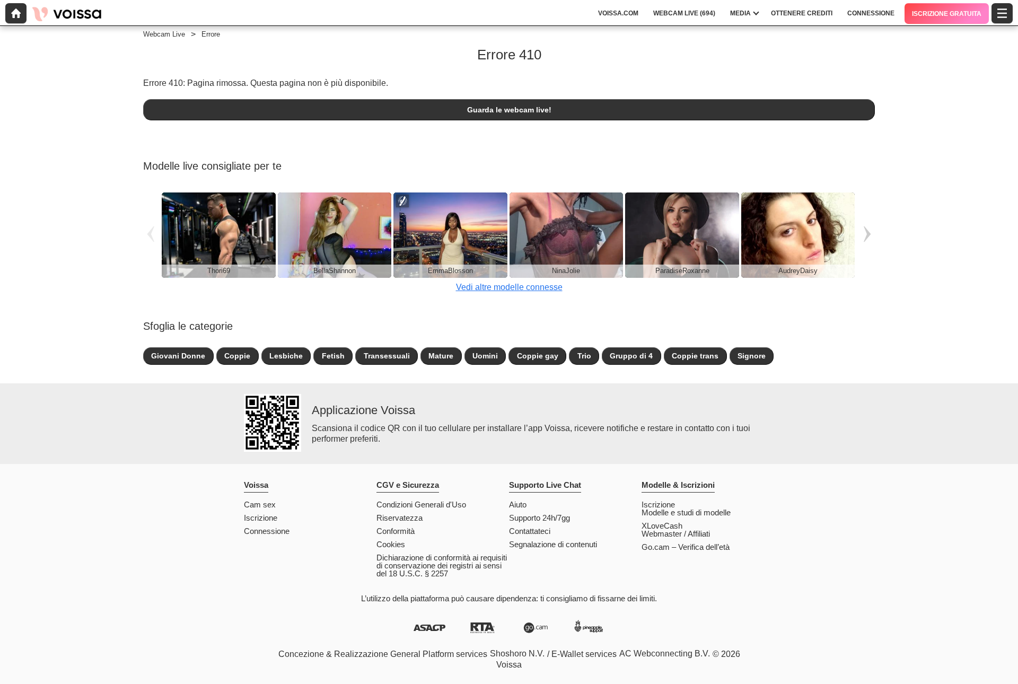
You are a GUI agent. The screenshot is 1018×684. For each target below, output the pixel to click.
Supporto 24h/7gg (539, 517)
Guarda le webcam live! (509, 110)
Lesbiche (286, 356)
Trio (584, 356)
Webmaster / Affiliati (676, 533)
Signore (752, 356)
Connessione (266, 531)
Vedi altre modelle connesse (509, 287)
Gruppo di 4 (631, 356)
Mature (440, 356)
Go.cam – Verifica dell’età (686, 546)
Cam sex (260, 504)
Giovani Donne (178, 356)
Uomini (485, 356)
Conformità (395, 531)
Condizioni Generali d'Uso (421, 504)
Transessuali (387, 356)
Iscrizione (260, 517)
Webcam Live (164, 34)
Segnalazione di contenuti (553, 544)
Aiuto (517, 504)
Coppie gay (537, 356)
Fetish (333, 356)
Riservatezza (399, 517)
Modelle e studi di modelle (686, 512)
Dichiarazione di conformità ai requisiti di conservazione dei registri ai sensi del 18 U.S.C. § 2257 (441, 565)
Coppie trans (695, 356)
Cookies (390, 544)
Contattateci (529, 531)
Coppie (237, 356)
